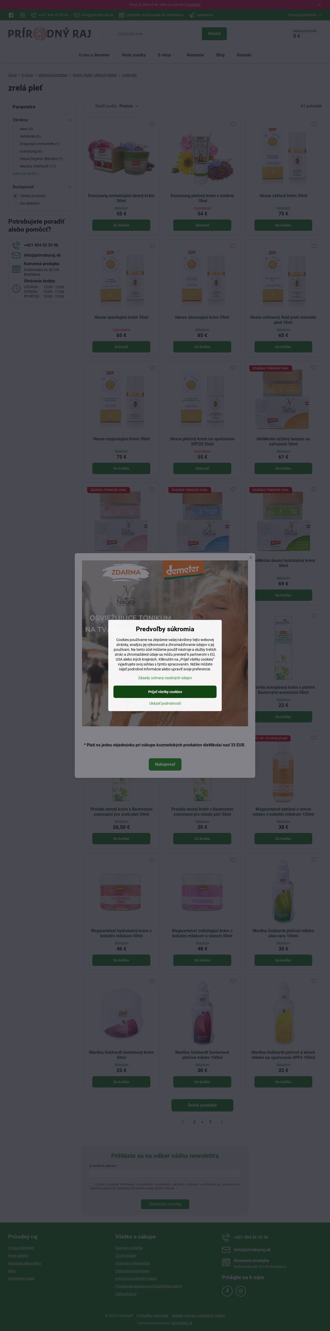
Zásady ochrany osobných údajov (165, 678)
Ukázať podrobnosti (165, 703)
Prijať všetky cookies (165, 692)
